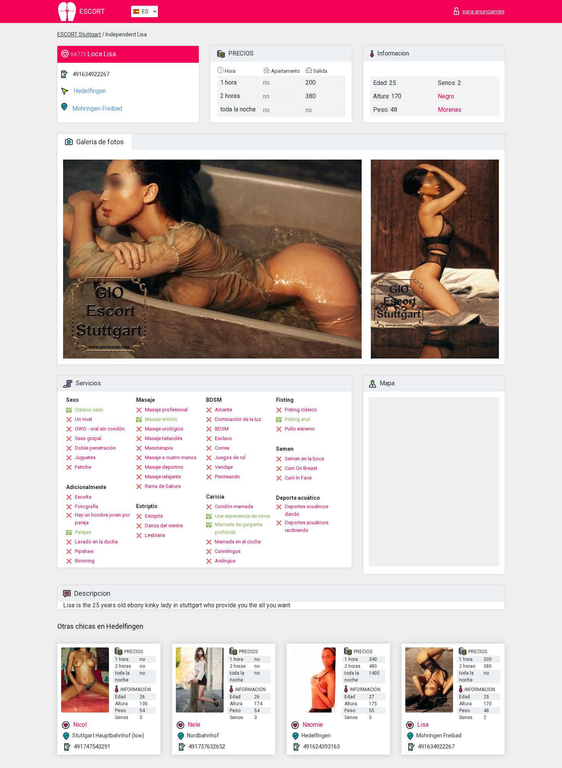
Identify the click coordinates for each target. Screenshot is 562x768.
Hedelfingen (89, 91)
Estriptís (154, 516)
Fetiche (83, 467)
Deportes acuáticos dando (306, 510)
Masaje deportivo (164, 467)
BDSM (222, 429)
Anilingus (225, 561)
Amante (223, 410)
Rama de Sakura (163, 486)
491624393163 (321, 746)
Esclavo (223, 438)
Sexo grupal (88, 438)
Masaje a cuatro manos (171, 457)
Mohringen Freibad (96, 108)
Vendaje (224, 467)
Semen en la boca (304, 458)
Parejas (83, 532)
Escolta (83, 497)
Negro (446, 96)
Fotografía (86, 506)
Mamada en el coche (238, 542)
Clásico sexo (89, 410)
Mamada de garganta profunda (238, 528)
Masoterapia (159, 448)
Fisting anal (297, 419)
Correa (222, 448)
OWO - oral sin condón (100, 429)
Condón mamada (234, 506)
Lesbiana (155, 535)
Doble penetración (95, 448)
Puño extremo (300, 429)
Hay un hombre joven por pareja (102, 518)
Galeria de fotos (99, 142)
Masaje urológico (164, 429)
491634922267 (91, 74)
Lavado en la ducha (96, 542)
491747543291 (92, 746)
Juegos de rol (230, 457)
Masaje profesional (166, 410)
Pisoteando (227, 476)
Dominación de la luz (238, 419)
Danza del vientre (164, 525)
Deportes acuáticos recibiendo (306, 526)
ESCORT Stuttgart (79, 34)
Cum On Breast (301, 468)
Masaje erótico (161, 419)
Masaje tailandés (163, 438)
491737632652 (206, 746)
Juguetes (85, 457)
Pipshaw (84, 551)
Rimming (84, 561)
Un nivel (83, 419)
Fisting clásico (301, 410)
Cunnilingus (227, 551)
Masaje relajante (163, 476)
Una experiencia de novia (242, 516)
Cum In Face (298, 478)
